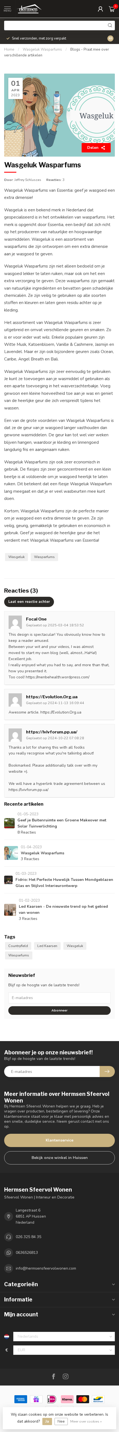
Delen (93, 147)
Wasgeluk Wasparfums (43, 49)
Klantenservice (59, 1140)
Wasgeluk (16, 556)
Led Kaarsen (47, 945)
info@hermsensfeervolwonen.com (46, 1268)
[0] (112, 8)
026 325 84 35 (28, 1236)
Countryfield (18, 945)
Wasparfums (44, 556)
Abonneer (59, 1010)
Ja (47, 1421)
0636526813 (27, 1252)
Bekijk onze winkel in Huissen (60, 1157)
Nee (61, 1421)
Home (9, 49)
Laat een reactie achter (29, 601)
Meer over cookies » (86, 1421)
